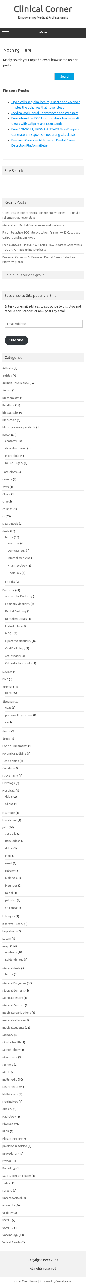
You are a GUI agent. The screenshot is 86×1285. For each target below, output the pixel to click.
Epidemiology (14, 959)
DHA (5, 679)
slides (6, 1183)
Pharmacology (17, 565)
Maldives (11, 877)
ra (6, 722)
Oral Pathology (15, 648)
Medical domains (13, 990)
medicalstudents (13, 1027)
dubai (9, 796)
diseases (8, 701)
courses (7, 509)
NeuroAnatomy (12, 1086)
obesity (7, 1108)
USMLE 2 (8, 1227)
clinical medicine (15, 448)
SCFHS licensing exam (16, 1175)
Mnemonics (9, 1057)
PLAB (5, 1131)
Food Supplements (15, 745)
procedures (10, 1153)
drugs (6, 738)
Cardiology (9, 471)
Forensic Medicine (14, 753)
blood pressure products (19, 427)
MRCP (6, 1071)
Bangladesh (12, 840)
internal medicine (19, 557)
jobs (5, 827)
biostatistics (10, 412)
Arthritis (7, 368)
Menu (43, 32)
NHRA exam (10, 1094)
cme (5, 501)
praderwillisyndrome (19, 715)
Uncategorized (12, 1197)
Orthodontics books (18, 663)
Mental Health (11, 1042)
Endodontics (13, 626)
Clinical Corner (43, 8)
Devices (7, 671)
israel (8, 863)
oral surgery (13, 655)
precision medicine (14, 1146)
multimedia (9, 1079)
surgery (7, 1190)
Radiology (14, 572)
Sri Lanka (11, 907)
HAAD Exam (10, 775)
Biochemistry (10, 397)
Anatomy (11, 952)
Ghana (9, 803)
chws (5, 486)
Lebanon (11, 870)
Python (7, 1160)
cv (3, 516)
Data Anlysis (10, 523)
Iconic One (21, 1281)
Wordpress (63, 1281)
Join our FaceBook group (25, 275)
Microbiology (13, 455)
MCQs (9, 633)
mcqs (5, 946)
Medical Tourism (13, 1005)
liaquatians (9, 931)
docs (5, 731)
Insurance (8, 812)
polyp (9, 692)
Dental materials (16, 618)
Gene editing (10, 760)
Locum (6, 938)
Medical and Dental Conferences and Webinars (44, 113)
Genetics (8, 768)
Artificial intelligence (15, 382)
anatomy (11, 440)
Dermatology (16, 550)
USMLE (6, 1220)
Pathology (9, 1116)
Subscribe (16, 340)
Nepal (9, 892)
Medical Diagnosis (14, 983)
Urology (7, 1212)
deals (5, 531)
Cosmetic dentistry (17, 603)
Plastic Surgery (12, 1138)
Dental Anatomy (15, 611)
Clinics (6, 494)
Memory (7, 1034)
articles (7, 375)
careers (7, 479)
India (8, 855)
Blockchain (9, 420)
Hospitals (8, 790)
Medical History (12, 997)
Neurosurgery (14, 463)
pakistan (10, 900)
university (8, 1205)
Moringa (7, 1064)
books (6, 434)
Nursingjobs (10, 1101)
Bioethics (8, 405)
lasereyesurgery (12, 923)
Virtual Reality (11, 1242)
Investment (9, 820)
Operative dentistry (18, 640)
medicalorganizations (16, 1012)
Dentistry (8, 590)
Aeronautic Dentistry (18, 596)
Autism (6, 390)
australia (11, 833)
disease (7, 686)
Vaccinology (10, 1235)
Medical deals (11, 968)
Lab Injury (8, 916)
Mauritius (11, 885)
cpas (8, 707)
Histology (8, 783)
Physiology (9, 1123)
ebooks (10, 581)
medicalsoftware (13, 1020)
